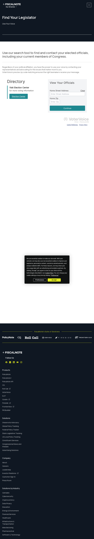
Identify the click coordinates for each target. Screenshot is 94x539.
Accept (54, 280)
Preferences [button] (54, 275)
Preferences (39, 280)
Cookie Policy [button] (49, 273)
